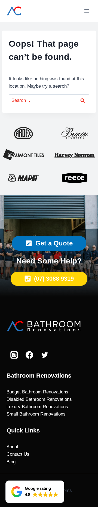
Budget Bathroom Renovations (37, 392)
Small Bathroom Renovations (36, 414)
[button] (34, 492)
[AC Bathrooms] (39, 11)
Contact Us (18, 454)
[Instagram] (14, 355)
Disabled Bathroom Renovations (39, 399)
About (12, 446)
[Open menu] (86, 11)
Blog (11, 461)
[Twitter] (44, 355)
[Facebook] (29, 355)
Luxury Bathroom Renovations (37, 406)
